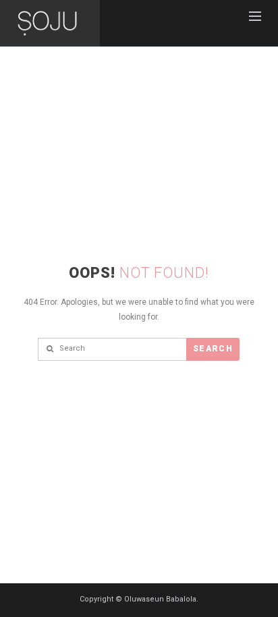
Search (213, 348)
